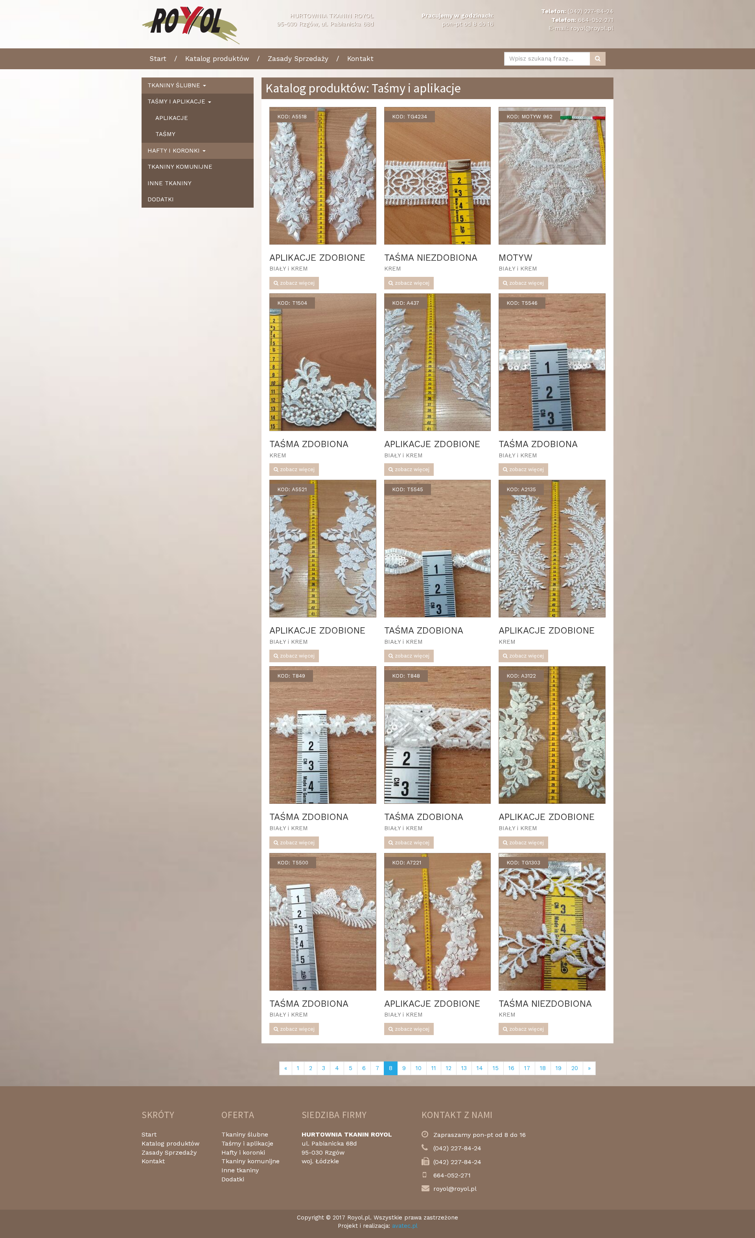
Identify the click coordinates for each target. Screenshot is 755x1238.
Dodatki (160, 199)
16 (511, 1068)
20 (574, 1068)
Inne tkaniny (169, 183)
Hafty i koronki (243, 1152)
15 (496, 1068)
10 (419, 1068)
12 (448, 1068)
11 (433, 1068)
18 (543, 1068)
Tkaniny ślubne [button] (174, 85)
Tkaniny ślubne (244, 1134)
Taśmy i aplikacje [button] (177, 101)
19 (559, 1068)
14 (480, 1068)
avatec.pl (405, 1225)
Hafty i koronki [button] (174, 150)
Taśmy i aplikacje (247, 1143)
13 (464, 1068)
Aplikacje (171, 118)
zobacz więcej (296, 283)
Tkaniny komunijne (179, 166)
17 (527, 1068)
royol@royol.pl (592, 28)
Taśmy (165, 134)
